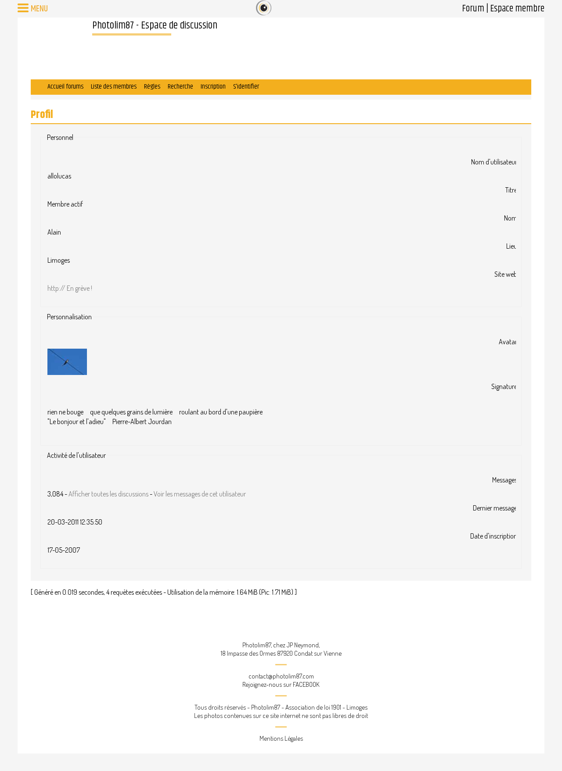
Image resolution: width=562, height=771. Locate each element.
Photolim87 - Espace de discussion (154, 25)
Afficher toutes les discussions (108, 493)
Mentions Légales (281, 738)
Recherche (180, 86)
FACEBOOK (306, 684)
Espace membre (517, 8)
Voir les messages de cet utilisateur (200, 493)
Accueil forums (65, 86)
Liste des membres (114, 86)
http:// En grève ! (69, 288)
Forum (473, 8)
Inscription (213, 86)
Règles (152, 86)
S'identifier (246, 86)
